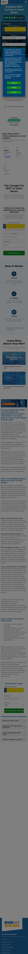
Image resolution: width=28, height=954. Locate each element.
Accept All (14, 83)
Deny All (14, 92)
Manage (14, 87)
